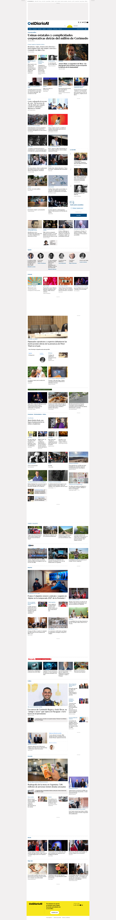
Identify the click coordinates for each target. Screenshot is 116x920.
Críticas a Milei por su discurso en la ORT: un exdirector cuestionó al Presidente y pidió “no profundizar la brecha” (64, 233)
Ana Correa (61, 291)
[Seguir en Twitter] (79, 22)
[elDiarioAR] (38, 23)
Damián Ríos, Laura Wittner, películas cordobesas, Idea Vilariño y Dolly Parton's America (50, 289)
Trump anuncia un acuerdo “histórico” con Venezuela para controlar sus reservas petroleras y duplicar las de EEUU (80, 92)
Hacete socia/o (69, 26)
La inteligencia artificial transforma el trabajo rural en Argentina (78, 560)
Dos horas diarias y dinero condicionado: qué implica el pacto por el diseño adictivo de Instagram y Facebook (37, 169)
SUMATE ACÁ (55, 912)
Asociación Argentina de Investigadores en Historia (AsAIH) (34, 290)
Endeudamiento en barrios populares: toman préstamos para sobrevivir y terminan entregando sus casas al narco (37, 129)
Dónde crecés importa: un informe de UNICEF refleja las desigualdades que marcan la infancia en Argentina (78, 603)
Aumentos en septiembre (63, 1)
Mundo (29, 837)
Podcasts (30, 274)
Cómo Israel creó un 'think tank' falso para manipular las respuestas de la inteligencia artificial (57, 853)
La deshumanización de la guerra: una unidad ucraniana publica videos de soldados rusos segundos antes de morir (57, 485)
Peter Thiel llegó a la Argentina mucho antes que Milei (39, 349)
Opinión (44, 28)
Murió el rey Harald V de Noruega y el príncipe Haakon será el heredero (78, 852)
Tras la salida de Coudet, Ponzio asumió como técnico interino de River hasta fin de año (52, 607)
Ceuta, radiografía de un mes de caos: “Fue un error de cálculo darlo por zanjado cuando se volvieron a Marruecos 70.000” (37, 104)
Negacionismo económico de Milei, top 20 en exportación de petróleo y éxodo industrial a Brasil (78, 792)
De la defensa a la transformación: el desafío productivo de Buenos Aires (52, 801)
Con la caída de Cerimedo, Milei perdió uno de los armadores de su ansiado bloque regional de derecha (57, 736)
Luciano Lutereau (82, 1)
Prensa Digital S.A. (49, 917)
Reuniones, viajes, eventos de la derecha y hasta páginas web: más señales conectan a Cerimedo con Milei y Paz (42, 48)
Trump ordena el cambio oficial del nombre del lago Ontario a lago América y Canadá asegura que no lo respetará (37, 853)
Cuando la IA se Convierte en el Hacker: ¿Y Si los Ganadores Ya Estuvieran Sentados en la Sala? (50, 672)
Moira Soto (50, 170)
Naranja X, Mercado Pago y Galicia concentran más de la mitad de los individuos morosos (56, 381)
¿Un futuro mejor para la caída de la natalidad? (36, 381)
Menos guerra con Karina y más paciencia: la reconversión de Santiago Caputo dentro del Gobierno (32, 68)
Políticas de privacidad (57, 917)
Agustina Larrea (51, 360)
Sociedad (39, 28)
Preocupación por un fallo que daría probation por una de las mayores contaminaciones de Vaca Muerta (77, 467)
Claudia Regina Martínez (63, 443)
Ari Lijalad (58, 1)
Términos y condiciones (66, 917)
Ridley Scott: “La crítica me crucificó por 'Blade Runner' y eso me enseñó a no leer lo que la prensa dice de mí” (42, 443)
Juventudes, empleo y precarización (36, 209)
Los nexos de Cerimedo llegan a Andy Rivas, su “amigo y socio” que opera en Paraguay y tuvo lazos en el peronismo (47, 711)
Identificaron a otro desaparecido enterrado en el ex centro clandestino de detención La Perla (35, 234)
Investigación (49, 28)
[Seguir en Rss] (82, 905)
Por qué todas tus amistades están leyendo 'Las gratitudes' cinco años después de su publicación (32, 442)
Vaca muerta (69, 1)
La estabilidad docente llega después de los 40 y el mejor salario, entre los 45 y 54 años (78, 622)
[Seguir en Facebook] (80, 22)
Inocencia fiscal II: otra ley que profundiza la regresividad (65, 90)
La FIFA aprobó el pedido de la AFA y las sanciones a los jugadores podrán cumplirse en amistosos (32, 610)
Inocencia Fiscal (77, 1)
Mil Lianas (55, 28)
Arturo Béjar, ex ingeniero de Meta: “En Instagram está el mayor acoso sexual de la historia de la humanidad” (73, 65)
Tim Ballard (52, 1)
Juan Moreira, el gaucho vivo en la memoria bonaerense (50, 535)
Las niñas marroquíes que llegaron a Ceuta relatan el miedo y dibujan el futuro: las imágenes (77, 487)
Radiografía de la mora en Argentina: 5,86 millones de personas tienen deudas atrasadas (47, 785)
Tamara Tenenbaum (51, 65)
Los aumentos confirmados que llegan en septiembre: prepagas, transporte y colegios (57, 632)
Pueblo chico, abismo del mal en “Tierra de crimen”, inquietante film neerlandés (57, 168)
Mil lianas (86, 1)
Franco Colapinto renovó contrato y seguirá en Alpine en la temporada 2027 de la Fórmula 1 (47, 597)
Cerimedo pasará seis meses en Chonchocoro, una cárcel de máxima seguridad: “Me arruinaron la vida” (34, 91)
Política (30, 28)
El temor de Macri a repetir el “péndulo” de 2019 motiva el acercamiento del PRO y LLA (37, 632)
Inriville (50, 465)
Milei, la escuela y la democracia (47, 89)
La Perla (56, 1)
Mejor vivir (30, 861)
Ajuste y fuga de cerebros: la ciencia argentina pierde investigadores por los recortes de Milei (37, 561)
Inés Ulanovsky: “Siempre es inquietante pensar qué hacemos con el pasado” (52, 442)
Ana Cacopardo (76, 290)
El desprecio (31, 355)
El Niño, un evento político (34, 189)
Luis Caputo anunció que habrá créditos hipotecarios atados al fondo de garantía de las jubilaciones (78, 812)
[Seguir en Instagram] (85, 22)
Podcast (60, 28)
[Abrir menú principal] (85, 28)
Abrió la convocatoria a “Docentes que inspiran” (80, 671)
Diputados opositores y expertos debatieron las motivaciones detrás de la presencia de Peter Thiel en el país (47, 343)
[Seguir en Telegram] (82, 22)
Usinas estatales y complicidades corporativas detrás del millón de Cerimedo (58, 36)
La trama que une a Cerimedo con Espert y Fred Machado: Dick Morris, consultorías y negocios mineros (40, 492)
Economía (35, 28)
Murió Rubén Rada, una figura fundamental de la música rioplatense (36, 422)
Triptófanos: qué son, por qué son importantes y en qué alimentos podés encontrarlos (57, 876)
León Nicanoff (30, 131)
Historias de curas (32, 288)
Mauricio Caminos (31, 51)
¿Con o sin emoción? (33, 465)
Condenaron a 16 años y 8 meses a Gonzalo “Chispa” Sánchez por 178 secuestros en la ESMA (80, 233)
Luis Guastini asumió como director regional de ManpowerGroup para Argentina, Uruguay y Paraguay (65, 673)
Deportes (30, 567)
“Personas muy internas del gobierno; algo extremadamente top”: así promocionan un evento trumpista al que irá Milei (73, 708)
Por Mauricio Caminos (39, 489)
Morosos (40, 1)
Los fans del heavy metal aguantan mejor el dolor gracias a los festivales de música (57, 211)
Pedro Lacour (30, 73)
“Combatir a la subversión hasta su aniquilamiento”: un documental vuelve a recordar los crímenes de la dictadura (37, 150)
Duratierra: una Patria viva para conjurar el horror (63, 441)
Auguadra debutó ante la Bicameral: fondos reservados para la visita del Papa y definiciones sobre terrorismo (37, 748)
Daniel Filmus (45, 91)
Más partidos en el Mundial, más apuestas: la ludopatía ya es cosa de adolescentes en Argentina (56, 561)
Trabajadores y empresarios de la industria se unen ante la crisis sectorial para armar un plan (42, 68)
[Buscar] (65, 26)
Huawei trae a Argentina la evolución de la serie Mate (34, 671)
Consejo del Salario (48, 1)
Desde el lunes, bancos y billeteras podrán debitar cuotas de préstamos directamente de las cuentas (32, 803)
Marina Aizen (30, 190)
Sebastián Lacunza (31, 40)
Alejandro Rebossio (41, 73)
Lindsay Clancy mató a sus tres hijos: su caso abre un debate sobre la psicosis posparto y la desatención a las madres (57, 190)
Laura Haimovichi (31, 467)
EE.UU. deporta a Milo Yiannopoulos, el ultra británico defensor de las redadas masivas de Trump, (57, 150)
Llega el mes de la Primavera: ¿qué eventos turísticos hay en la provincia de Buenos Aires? (35, 537)
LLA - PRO (73, 1)
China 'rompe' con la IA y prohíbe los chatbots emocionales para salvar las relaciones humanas (57, 129)
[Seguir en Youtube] (87, 22)
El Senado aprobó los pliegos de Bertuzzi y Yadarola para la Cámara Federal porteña (73, 692)
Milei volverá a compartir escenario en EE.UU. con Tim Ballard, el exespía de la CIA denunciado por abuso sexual (50, 234)
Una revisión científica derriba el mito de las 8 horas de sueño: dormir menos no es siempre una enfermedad (37, 876)
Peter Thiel (43, 1)
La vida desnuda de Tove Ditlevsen (52, 63)
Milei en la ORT (36, 1)
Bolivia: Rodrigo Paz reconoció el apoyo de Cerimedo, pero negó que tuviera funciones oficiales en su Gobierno (37, 485)
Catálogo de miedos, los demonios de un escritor (52, 357)
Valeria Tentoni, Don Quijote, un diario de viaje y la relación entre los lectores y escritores (66, 289)
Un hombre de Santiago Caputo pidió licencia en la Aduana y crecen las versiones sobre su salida (73, 724)
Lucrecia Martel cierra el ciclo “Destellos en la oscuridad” (81, 288)
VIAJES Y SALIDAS (33, 523)
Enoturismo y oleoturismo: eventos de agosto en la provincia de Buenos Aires (65, 536)
